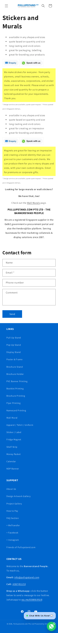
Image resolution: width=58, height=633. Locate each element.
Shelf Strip (11, 446)
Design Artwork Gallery (18, 496)
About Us (11, 488)
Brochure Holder (15, 374)
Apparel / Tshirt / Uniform (19, 425)
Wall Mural (12, 417)
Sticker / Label (13, 432)
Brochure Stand (14, 366)
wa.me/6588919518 (31, 599)
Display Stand (13, 352)
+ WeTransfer (13, 525)
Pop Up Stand (13, 344)
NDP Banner (12, 468)
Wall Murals (33, 202)
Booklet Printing (15, 388)
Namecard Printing (16, 410)
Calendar (11, 461)
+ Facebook (12, 532)
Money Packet (13, 454)
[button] (6, 5)
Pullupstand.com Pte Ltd (23, 624)
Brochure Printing (15, 395)
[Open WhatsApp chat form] (51, 626)
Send (12, 314)
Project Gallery (14, 503)
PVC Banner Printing (16, 381)
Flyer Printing (13, 403)
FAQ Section (12, 518)
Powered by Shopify (43, 624)
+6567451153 (19, 584)
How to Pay (12, 510)
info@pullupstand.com (26, 577)
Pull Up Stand (13, 337)
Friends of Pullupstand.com (21, 547)
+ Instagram (12, 539)
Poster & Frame (14, 359)
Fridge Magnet (13, 439)
